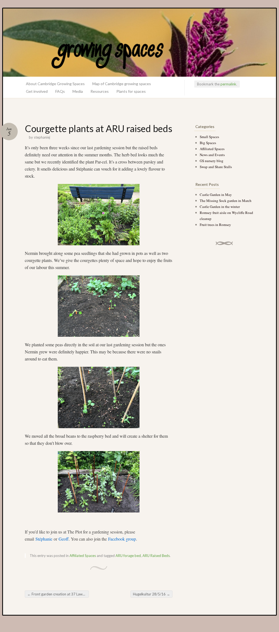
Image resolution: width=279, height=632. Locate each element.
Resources (99, 91)
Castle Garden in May (216, 194)
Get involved (37, 91)
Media (77, 91)
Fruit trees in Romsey (215, 224)
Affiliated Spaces (82, 555)
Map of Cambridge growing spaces (121, 83)
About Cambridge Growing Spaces (55, 83)
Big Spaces (208, 142)
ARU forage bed (128, 555)
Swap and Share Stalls (216, 166)
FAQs (60, 91)
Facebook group (122, 539)
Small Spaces (209, 136)
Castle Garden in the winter (220, 206)
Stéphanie (43, 539)
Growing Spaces (139, 42)
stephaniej (42, 137)
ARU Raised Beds (156, 555)
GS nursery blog (211, 160)
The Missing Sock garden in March (225, 200)
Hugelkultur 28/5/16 (151, 594)
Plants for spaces (131, 91)
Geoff (64, 539)
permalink (228, 84)
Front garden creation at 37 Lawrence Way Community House (58, 594)
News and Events (212, 154)
